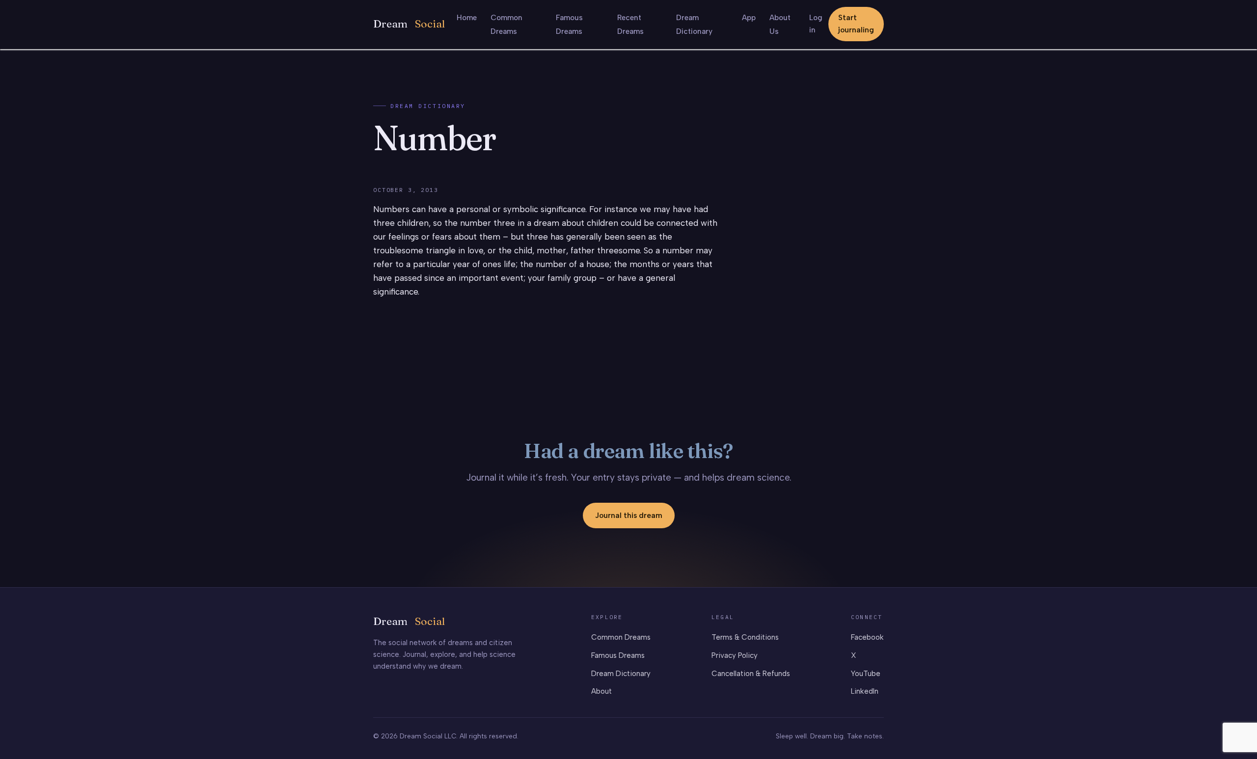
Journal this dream (628, 515)
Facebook (867, 637)
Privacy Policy (734, 655)
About (601, 691)
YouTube (865, 673)
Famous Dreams (618, 655)
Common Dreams (621, 637)
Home (467, 17)
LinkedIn (864, 691)
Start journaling (856, 23)
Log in (815, 23)
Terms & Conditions (745, 637)
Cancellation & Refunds (750, 673)
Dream (409, 23)
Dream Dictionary (427, 105)
